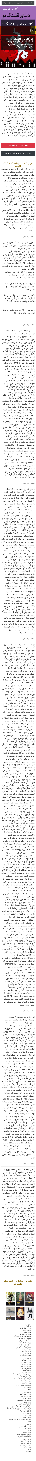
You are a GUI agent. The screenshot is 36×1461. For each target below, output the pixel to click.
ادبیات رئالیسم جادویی (24, 1434)
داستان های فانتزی (25, 1329)
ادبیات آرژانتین (26, 1370)
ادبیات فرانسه (27, 1425)
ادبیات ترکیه (27, 1387)
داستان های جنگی (25, 1396)
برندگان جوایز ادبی (25, 1340)
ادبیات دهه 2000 (26, 1412)
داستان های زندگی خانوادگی (22, 1336)
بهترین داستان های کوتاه (23, 1410)
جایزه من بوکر (27, 1432)
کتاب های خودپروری (25, 1344)
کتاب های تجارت (26, 1383)
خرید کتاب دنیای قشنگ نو (18, 145)
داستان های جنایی (25, 1364)
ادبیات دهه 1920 (26, 1444)
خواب (29, 1389)
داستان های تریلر (26, 1366)
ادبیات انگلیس (26, 1327)
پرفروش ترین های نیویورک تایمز (21, 1406)
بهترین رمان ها (26, 1372)
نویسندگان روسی (26, 1351)
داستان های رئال (26, 1368)
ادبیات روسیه (27, 1417)
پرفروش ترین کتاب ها (24, 1436)
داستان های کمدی (25, 1346)
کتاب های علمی (26, 1447)
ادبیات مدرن (27, 1398)
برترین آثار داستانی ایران (23, 1385)
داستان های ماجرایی (25, 1395)
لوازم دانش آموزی (25, 1355)
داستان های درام (26, 1363)
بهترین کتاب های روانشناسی (22, 1378)
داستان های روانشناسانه (24, 1400)
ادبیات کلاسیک (26, 1359)
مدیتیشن (28, 1353)
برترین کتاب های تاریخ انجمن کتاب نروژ (19, 1408)
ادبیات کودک (27, 1428)
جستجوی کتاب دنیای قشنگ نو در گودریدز (18, 153)
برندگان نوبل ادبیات (25, 1376)
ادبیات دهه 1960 (26, 1442)
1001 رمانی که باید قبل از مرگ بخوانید (20, 1419)
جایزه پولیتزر (27, 1332)
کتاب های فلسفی (26, 1380)
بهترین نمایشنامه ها (25, 1438)
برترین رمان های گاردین (12, 2)
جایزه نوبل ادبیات (25, 1325)
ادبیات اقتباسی (26, 1393)
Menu (30, 3)
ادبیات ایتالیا (27, 1440)
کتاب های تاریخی (26, 1350)
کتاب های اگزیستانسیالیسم (23, 1446)
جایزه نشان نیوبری (25, 1334)
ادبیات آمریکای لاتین (25, 1404)
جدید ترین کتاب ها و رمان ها (22, 1374)
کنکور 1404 (28, 1449)
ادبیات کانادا (27, 1414)
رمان (29, 1430)
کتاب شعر (28, 1415)
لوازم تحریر (27, 1451)
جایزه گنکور (27, 1402)
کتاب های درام (26, 1382)
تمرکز (29, 1421)
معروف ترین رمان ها (25, 1338)
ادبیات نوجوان (26, 1331)
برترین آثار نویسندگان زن (23, 1348)
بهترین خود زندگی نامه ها (23, 1342)
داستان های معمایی (25, 1427)
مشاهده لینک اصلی (29, 237)
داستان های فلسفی (25, 1361)
